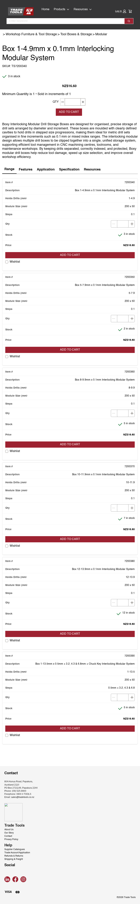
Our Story (9, 833)
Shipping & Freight (13, 859)
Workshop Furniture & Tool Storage (31, 34)
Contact (8, 836)
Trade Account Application (17, 853)
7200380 (130, 561)
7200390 (130, 656)
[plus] (132, 224)
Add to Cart (70, 255)
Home (45, 9)
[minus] (113, 224)
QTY (56, 102)
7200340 (130, 182)
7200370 (130, 466)
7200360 (130, 372)
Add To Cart (69, 112)
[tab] (9, 169)
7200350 (130, 277)
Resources (81, 9)
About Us (8, 830)
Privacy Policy (11, 839)
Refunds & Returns (13, 856)
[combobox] (64, 21)
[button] (121, 11)
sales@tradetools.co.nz (22, 797)
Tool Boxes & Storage (76, 34)
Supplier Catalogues (14, 849)
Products (59, 9)
